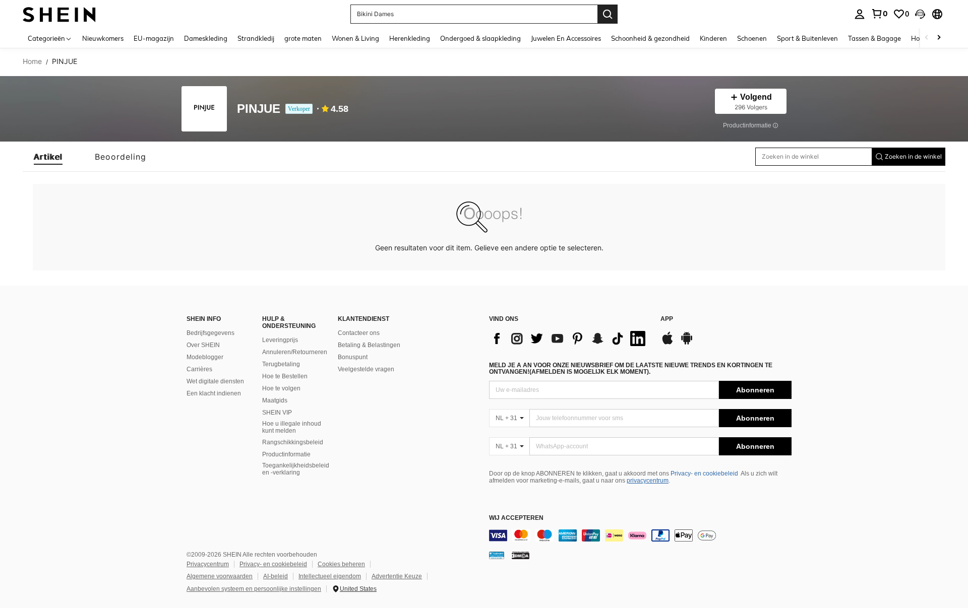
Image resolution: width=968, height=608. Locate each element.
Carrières (199, 369)
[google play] (687, 343)
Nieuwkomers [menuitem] (103, 38)
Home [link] (32, 61)
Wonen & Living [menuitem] (355, 38)
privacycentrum (648, 480)
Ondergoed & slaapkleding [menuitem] (480, 38)
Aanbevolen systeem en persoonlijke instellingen (254, 588)
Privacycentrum (208, 564)
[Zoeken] (607, 14)
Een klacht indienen (214, 393)
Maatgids (274, 400)
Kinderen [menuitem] (713, 38)
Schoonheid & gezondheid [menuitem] (650, 38)
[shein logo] (59, 14)
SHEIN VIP (277, 412)
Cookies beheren (341, 564)
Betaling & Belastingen (369, 345)
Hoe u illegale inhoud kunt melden (291, 427)
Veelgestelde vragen (366, 369)
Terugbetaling (281, 364)
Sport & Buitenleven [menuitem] (807, 38)
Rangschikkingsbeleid (292, 442)
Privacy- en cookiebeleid (704, 473)
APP (666, 319)
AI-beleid (275, 576)
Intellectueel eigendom (329, 576)
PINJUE (258, 109)
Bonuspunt (353, 357)
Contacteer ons (359, 332)
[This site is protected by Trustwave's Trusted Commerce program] (496, 554)
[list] (569, 338)
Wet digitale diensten (215, 381)
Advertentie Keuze (397, 576)
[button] (920, 14)
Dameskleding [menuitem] (205, 38)
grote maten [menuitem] (303, 38)
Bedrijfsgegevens (210, 332)
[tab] (48, 156)
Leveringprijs (280, 340)
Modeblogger (205, 357)
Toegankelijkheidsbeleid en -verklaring (295, 469)
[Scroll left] (926, 38)
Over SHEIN (203, 345)
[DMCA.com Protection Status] (520, 554)
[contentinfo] (640, 535)
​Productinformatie (286, 454)
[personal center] (860, 14)
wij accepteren (516, 518)
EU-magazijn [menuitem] (154, 38)
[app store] (667, 343)
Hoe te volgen (281, 388)
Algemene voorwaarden (220, 576)
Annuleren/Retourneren (294, 352)
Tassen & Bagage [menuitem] (874, 38)
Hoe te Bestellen (285, 376)
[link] (879, 14)
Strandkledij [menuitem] (255, 38)
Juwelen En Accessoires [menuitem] (566, 38)
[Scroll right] (938, 38)
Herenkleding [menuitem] (409, 38)
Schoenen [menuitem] (752, 38)
